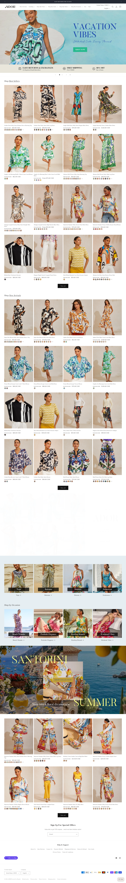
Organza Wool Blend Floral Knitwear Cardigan (105, 430)
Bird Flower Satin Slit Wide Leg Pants (102, 477)
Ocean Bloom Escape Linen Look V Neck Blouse (16, 384)
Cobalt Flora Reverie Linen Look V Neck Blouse (16, 477)
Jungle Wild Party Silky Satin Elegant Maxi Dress (76, 125)
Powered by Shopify (16, 879)
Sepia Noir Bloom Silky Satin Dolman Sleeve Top (17, 337)
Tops (17, 595)
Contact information (61, 879)
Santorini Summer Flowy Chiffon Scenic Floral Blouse (107, 224)
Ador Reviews (41, 849)
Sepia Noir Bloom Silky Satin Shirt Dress (44, 337)
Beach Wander (18, 640)
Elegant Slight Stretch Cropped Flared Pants (45, 275)
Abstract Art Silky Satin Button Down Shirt (104, 275)
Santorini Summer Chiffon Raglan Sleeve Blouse (16, 804)
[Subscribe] (76, 834)
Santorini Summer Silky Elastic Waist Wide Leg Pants (47, 756)
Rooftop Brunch (76, 640)
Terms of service (42, 879)
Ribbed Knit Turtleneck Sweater (12, 275)
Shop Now (63, 41)
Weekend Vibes (106, 640)
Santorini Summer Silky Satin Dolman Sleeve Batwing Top (18, 757)
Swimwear (106, 595)
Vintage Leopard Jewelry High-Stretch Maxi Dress (46, 224)
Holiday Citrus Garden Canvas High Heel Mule (75, 756)
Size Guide (91, 849)
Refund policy (25, 879)
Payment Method (58, 849)
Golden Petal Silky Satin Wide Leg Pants (44, 125)
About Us (33, 849)
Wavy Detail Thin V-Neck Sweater (72, 430)
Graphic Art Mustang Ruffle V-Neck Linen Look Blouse (18, 174)
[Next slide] (66, 75)
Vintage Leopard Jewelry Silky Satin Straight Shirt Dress (17, 225)
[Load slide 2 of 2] (62, 74)
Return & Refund (82, 849)
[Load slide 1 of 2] (59, 74)
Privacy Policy (57, 852)
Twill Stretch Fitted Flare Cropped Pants (44, 804)
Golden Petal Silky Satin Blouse (42, 477)
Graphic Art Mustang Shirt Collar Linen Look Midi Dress (47, 175)
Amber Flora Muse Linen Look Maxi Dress (104, 337)
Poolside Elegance (47, 640)
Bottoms (47, 595)
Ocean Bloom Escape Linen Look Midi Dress (45, 384)
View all (63, 286)
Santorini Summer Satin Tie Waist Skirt (73, 804)
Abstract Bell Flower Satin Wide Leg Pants (104, 174)
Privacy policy (34, 879)
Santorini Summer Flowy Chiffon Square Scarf (104, 756)
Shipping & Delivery (70, 849)
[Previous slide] (55, 75)
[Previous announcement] (5, 1)
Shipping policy (52, 879)
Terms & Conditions (67, 852)
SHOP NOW (63, 526)
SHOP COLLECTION (63, 680)
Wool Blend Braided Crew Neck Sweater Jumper (75, 275)
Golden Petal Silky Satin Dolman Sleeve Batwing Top (18, 125)
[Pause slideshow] (71, 75)
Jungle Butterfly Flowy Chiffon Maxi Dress (104, 125)
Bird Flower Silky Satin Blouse (71, 477)
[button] (32, 7)
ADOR (9, 879)
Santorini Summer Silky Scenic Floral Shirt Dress (75, 224)
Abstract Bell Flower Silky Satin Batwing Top (75, 174)
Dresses (76, 595)
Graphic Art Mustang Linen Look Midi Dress (104, 384)
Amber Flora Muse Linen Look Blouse (73, 337)
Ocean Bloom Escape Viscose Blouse (72, 384)
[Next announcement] (121, 1)
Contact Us (49, 849)
